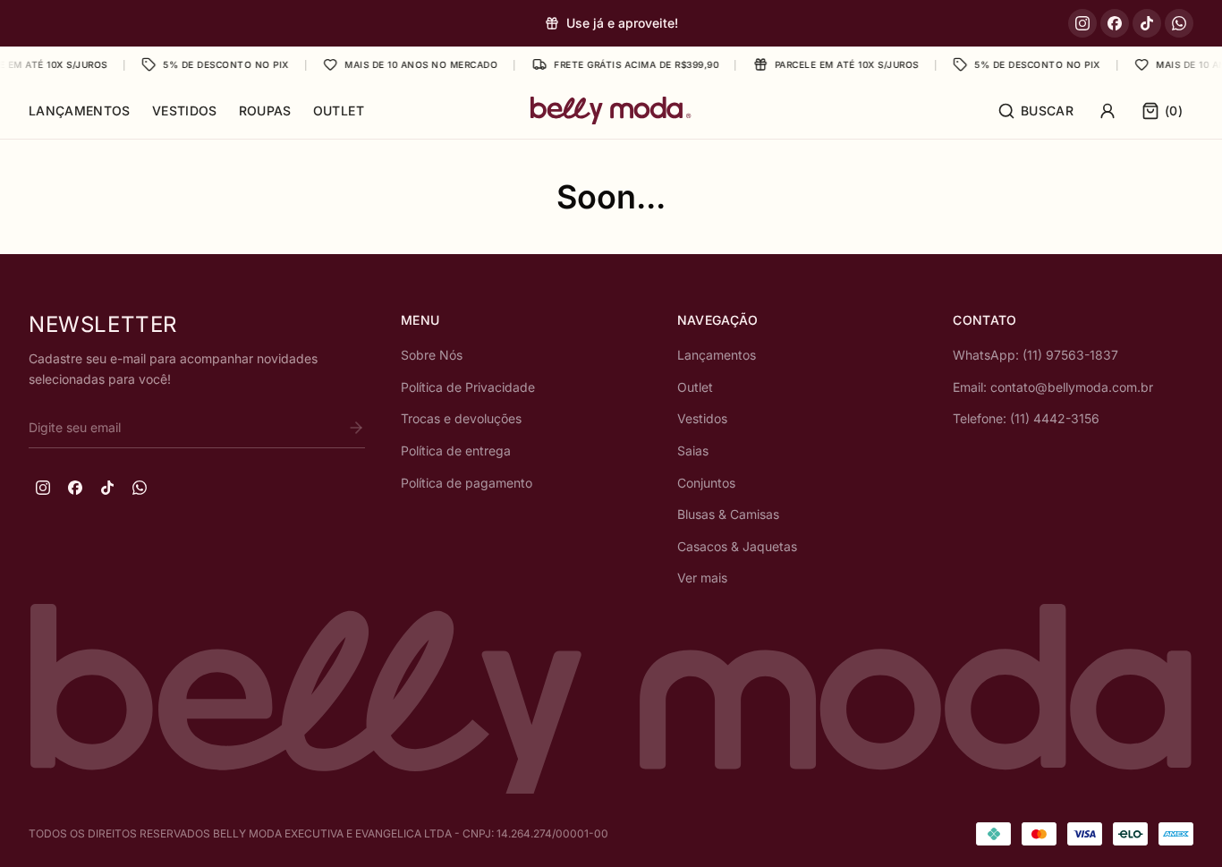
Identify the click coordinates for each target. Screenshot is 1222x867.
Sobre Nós (431, 354)
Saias (693, 450)
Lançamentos (80, 110)
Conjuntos (706, 482)
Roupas (265, 110)
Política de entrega (456, 450)
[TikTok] (1147, 23)
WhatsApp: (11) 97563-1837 (1035, 354)
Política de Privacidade (468, 387)
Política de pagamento (466, 482)
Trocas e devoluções (461, 418)
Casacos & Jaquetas (737, 546)
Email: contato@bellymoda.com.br (1053, 387)
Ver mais (702, 577)
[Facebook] (1114, 23)
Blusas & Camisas (728, 514)
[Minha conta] (1107, 111)
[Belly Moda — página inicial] (611, 110)
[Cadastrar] (356, 428)
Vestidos (184, 110)
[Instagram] (1082, 23)
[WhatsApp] (1179, 23)
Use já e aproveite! (622, 22)
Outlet (338, 110)
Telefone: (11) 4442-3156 (1026, 418)
